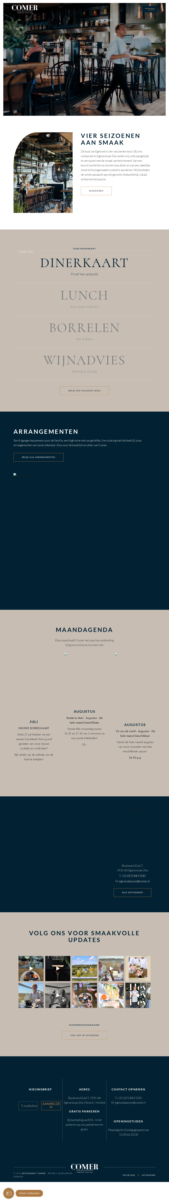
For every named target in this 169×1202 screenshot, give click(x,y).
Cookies (18, 1177)
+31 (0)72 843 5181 (133, 875)
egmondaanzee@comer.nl (134, 881)
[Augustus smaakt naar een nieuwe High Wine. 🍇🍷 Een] (138, 968)
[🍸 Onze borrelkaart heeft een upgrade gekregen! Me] (57, 995)
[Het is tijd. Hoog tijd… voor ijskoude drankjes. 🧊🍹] (84, 968)
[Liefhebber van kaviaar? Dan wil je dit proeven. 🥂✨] (84, 995)
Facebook (129, 1175)
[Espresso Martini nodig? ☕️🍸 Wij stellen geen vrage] (57, 968)
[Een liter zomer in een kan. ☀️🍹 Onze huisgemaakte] (111, 968)
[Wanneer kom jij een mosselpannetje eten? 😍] (31, 995)
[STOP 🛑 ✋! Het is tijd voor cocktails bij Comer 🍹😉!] (138, 995)
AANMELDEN (51, 1106)
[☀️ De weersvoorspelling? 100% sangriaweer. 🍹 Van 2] (111, 995)
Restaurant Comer (34, 1173)
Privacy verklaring (60, 1173)
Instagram (148, 1175)
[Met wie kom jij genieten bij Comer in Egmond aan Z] (31, 968)
